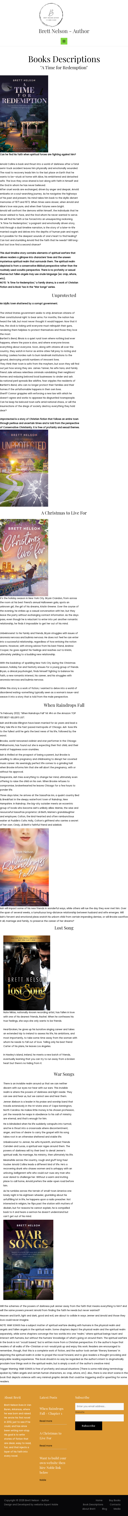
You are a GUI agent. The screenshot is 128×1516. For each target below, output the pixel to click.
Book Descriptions (93, 1504)
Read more (46, 1421)
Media (117, 1508)
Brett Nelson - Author (64, 30)
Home (99, 1500)
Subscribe (89, 1426)
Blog (104, 1508)
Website (79, 1412)
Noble (43, 1480)
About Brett (89, 1508)
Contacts (115, 1504)
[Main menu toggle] (64, 41)
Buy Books (114, 1500)
